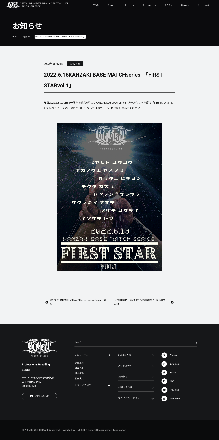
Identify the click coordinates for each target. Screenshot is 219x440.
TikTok (173, 372)
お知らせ (26, 37)
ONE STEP (175, 398)
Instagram (175, 364)
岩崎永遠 (79, 363)
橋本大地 (79, 368)
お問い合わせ (42, 396)
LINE (172, 381)
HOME (15, 37)
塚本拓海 (79, 373)
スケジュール (125, 365)
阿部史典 (79, 378)
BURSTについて (82, 385)
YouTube (174, 390)
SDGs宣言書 (124, 354)
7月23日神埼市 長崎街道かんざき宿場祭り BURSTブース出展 (140, 302)
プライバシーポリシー (130, 398)
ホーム (78, 342)
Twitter (173, 355)
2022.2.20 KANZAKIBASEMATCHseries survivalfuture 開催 (78, 302)
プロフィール (81, 354)
